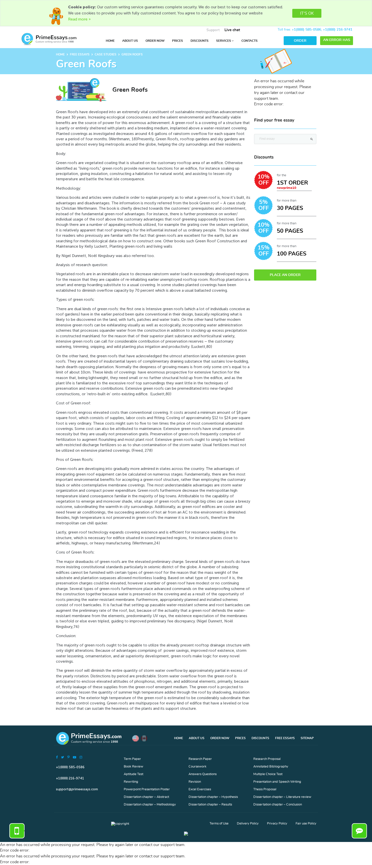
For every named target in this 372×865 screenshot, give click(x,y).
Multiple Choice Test (267, 774)
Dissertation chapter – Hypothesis (213, 797)
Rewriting (131, 781)
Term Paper (132, 759)
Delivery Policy (248, 823)
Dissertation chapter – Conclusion (277, 804)
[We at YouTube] (74, 757)
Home (110, 40)
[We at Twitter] (62, 757)
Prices (177, 40)
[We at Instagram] (80, 757)
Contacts (249, 40)
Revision (195, 781)
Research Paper (200, 759)
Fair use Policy (306, 823)
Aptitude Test (133, 774)
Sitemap (307, 738)
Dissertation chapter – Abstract (146, 797)
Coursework (197, 766)
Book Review (133, 766)
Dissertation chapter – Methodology (150, 804)
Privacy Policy (277, 823)
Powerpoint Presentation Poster (147, 789)
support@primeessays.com (77, 789)
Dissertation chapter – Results (210, 804)
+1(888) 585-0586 (306, 29)
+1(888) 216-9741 (337, 29)
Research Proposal (267, 759)
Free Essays (285, 738)
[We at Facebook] (57, 757)
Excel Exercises (200, 789)
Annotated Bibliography (270, 766)
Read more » (79, 19)
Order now (155, 40)
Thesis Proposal (264, 789)
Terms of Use (219, 823)
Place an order (285, 275)
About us (130, 40)
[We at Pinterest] (68, 757)
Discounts (200, 40)
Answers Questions (203, 774)
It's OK (307, 13)
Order (300, 41)
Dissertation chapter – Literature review (282, 797)
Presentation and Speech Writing (277, 781)
